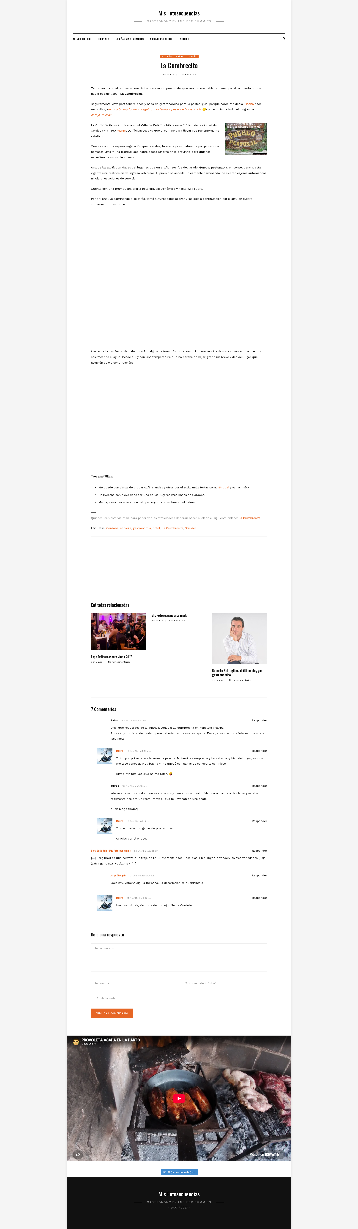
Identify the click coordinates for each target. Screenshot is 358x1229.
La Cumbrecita (172, 528)
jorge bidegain (118, 875)
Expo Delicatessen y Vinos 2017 (111, 656)
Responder (259, 720)
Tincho (249, 104)
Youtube (184, 39)
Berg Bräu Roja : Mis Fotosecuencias (111, 850)
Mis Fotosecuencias (179, 13)
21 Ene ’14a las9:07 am (139, 898)
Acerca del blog (82, 39)
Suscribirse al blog (161, 39)
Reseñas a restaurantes (130, 39)
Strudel (223, 487)
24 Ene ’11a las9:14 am (146, 851)
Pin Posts (103, 39)
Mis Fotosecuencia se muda (169, 615)
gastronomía (142, 528)
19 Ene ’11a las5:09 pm (135, 786)
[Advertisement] (179, 571)
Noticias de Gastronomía (179, 56)
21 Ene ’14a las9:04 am (142, 875)
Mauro (119, 750)
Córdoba (112, 528)
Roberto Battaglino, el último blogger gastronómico (237, 672)
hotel (156, 528)
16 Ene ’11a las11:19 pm (139, 751)
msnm (121, 130)
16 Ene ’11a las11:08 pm (133, 720)
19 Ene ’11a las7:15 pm (138, 821)
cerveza (125, 528)
